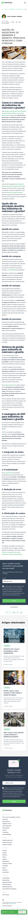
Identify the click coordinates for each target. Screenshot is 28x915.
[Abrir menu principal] (25, 2)
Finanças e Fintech (7, 863)
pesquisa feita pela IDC (10, 385)
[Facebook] (6, 612)
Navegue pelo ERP (7, 882)
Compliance (5, 832)
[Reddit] (14, 612)
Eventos (4, 830)
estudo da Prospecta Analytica (14, 192)
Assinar (14, 600)
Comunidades (5, 878)
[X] (10, 612)
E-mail (4, 578)
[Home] (2, 9)
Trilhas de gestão (6, 884)
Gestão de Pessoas (7, 842)
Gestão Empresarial (7, 840)
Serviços (4, 852)
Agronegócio (5, 861)
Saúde (4, 868)
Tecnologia (5, 865)
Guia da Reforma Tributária (9, 889)
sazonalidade (11, 270)
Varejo (4, 857)
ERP (4, 432)
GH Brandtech (13, 903)
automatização (10, 472)
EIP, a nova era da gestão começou (11, 817)
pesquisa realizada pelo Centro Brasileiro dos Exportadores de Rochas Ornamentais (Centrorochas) (14, 113)
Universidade (5, 828)
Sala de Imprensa (6, 825)
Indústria (4, 855)
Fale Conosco (5, 894)
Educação (4, 870)
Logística (4, 859)
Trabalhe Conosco (6, 823)
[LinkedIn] (21, 612)
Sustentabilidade (6, 834)
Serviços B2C (5, 872)
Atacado (4, 850)
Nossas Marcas (6, 821)
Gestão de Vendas (7, 844)
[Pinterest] (17, 612)
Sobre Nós (5, 819)
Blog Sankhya (5, 880)
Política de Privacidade (7, 905)
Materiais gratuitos (7, 886)
